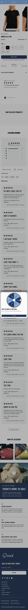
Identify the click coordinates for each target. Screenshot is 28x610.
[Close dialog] (26, 293)
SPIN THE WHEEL (14, 315)
